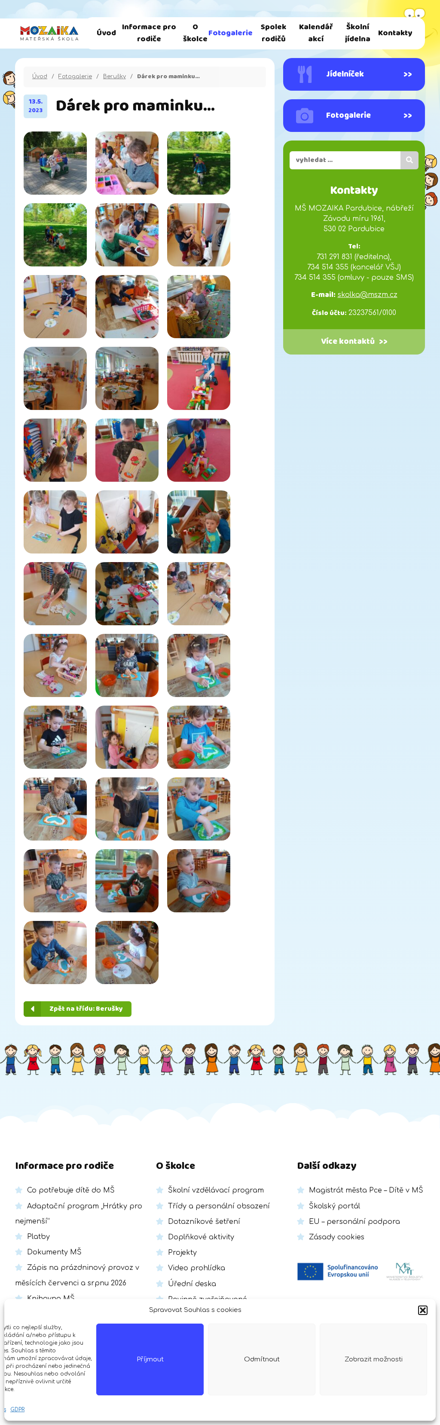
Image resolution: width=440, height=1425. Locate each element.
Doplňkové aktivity (201, 1237)
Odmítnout (262, 1359)
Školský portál (334, 1206)
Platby (38, 1237)
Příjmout (150, 1359)
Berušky (114, 76)
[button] (423, 1310)
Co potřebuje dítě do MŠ (71, 1190)
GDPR (17, 1410)
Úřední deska (192, 1284)
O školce (195, 33)
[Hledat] (409, 160)
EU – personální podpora (354, 1222)
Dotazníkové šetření (204, 1222)
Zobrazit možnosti (374, 1359)
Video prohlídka (196, 1268)
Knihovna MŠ (51, 1299)
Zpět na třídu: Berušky (86, 1008)
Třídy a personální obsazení (219, 1206)
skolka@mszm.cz (367, 295)
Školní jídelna (357, 33)
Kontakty (395, 33)
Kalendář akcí (316, 33)
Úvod (106, 33)
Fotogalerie (230, 33)
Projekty (182, 1253)
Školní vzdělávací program (216, 1190)
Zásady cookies (336, 1237)
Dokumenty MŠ (54, 1252)
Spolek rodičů (273, 33)
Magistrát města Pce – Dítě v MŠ (366, 1190)
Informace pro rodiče (149, 33)
